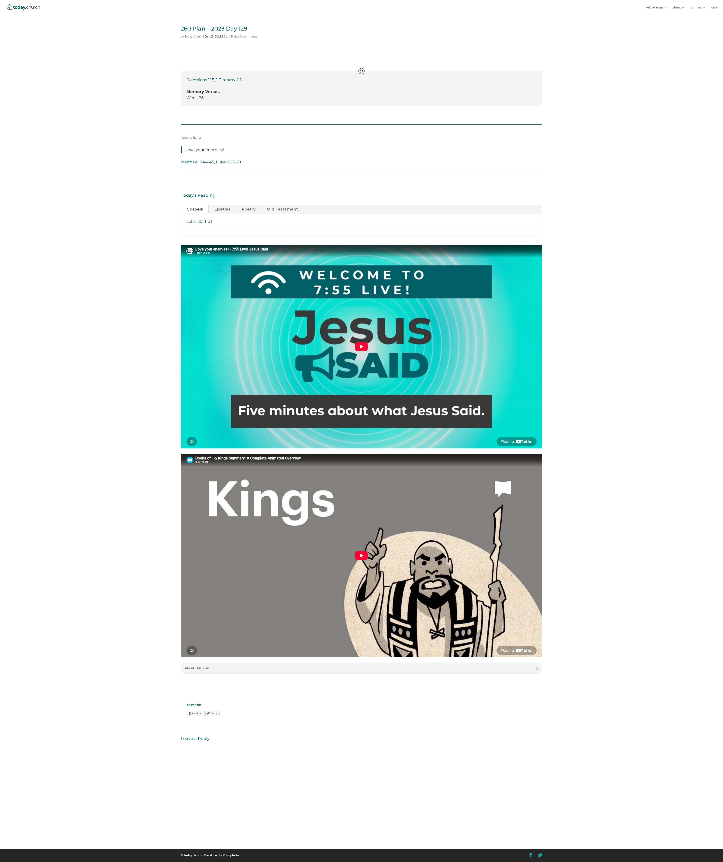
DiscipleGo (231, 855)
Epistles (222, 209)
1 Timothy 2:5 (229, 79)
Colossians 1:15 (200, 79)
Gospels (195, 209)
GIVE (714, 7)
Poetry (248, 209)
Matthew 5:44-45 (197, 162)
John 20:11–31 (199, 221)
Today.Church (193, 36)
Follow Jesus (654, 7)
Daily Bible (230, 36)
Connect (696, 7)
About (676, 7)
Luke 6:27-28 (228, 162)
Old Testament (282, 209)
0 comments (248, 36)
